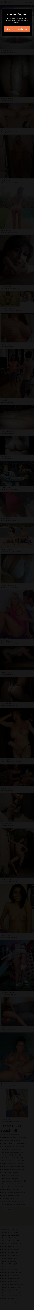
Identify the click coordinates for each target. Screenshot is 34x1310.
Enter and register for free (17, 29)
